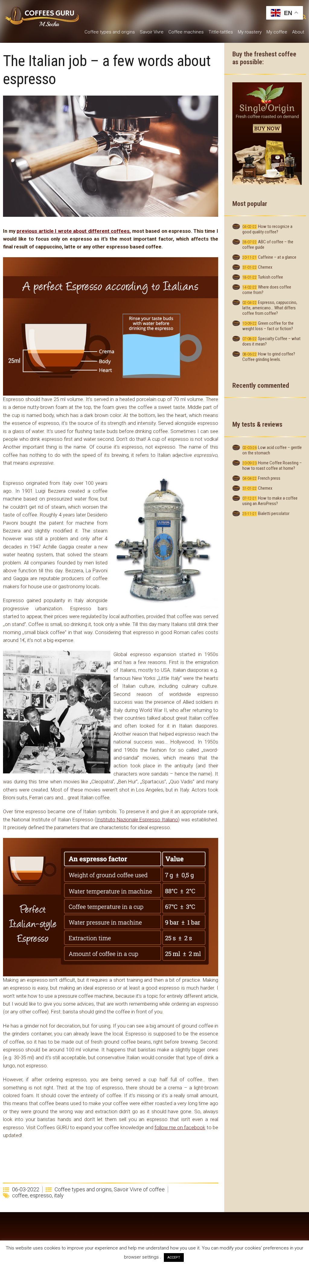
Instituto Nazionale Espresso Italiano (137, 820)
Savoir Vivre (152, 32)
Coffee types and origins (109, 32)
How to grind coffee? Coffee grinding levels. (268, 356)
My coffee (276, 32)
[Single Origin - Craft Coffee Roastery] (267, 133)
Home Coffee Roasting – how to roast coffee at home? (272, 465)
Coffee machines (186, 32)
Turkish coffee (270, 277)
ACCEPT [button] (173, 1257)
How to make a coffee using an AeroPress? (270, 500)
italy (59, 1195)
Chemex (265, 267)
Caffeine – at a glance (277, 257)
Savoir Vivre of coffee (139, 1189)
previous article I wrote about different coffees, (74, 231)
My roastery (250, 32)
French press (269, 478)
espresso (41, 1195)
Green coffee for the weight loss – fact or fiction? (268, 326)
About (298, 32)
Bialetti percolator (273, 513)
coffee (20, 1195)
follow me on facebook (179, 1127)
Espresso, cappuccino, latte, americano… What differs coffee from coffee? (269, 308)
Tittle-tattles (221, 32)
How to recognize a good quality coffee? (267, 229)
